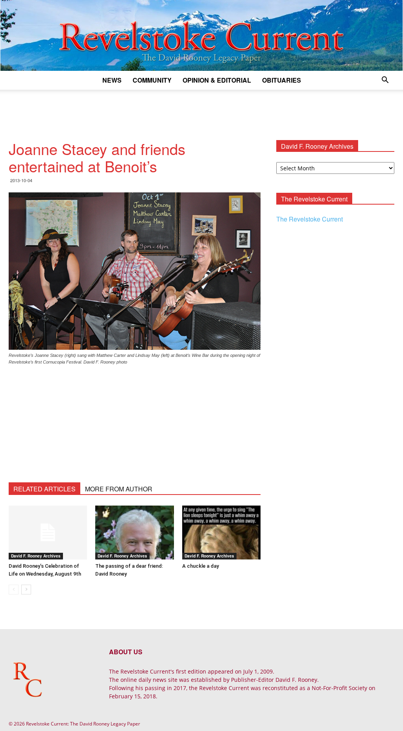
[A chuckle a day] (221, 532)
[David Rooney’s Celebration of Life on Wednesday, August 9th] (48, 532)
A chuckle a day (200, 566)
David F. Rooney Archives (36, 556)
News (112, 80)
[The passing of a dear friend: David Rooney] (134, 532)
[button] (384, 81)
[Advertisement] (201, 111)
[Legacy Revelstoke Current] (201, 35)
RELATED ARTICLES (44, 488)
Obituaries (281, 80)
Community (152, 80)
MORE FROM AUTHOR (118, 488)
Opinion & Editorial (217, 80)
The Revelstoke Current (309, 218)
